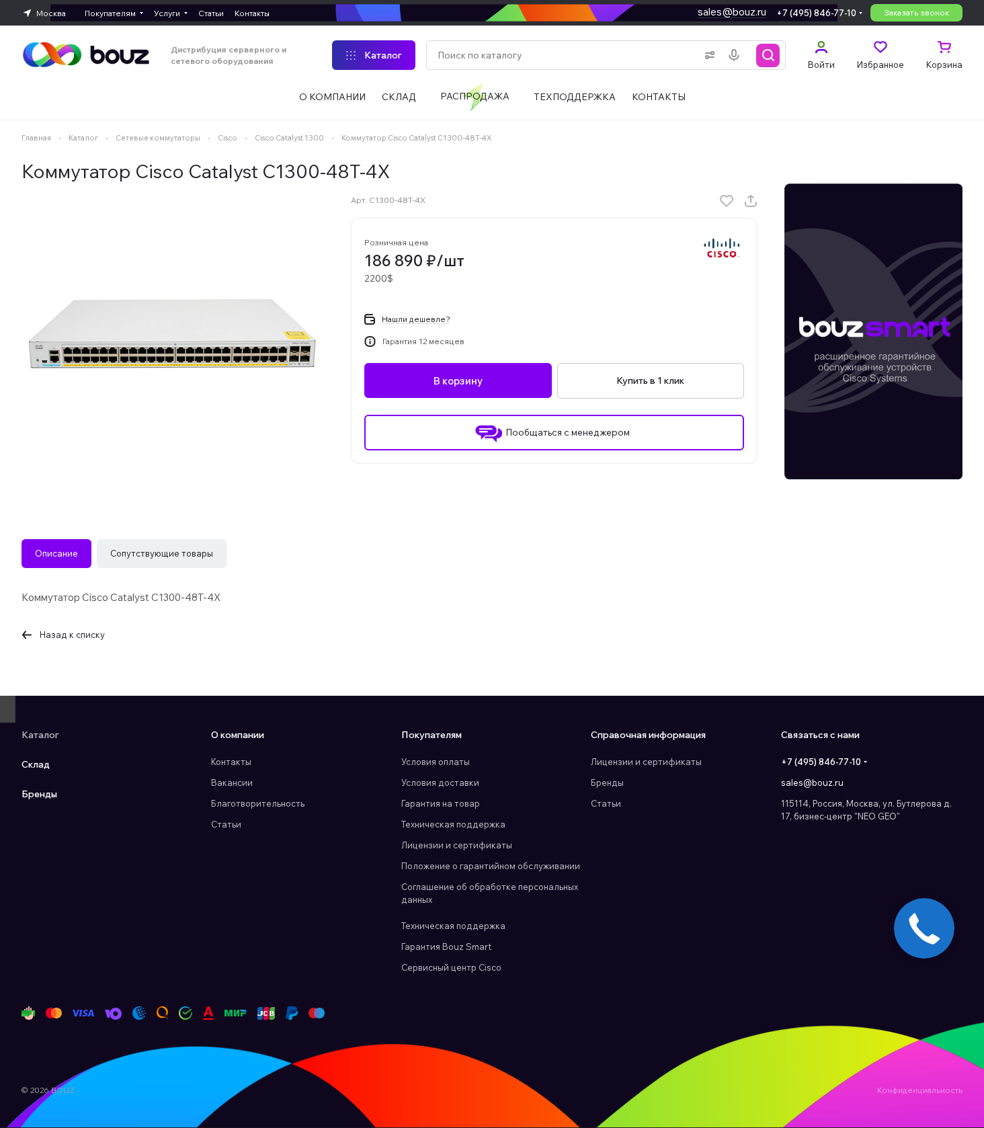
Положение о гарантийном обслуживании (490, 865)
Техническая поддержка (453, 824)
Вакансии (232, 782)
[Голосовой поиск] (736, 55)
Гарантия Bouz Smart (446, 946)
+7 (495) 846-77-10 (816, 12)
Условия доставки (440, 782)
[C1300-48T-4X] (173, 335)
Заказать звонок (916, 12)
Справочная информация (648, 735)
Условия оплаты (435, 761)
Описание (56, 553)
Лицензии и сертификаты (456, 845)
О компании (237, 735)
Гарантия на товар (440, 803)
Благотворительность (257, 803)
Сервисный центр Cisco (451, 967)
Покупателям (431, 735)
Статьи (226, 824)
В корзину (458, 380)
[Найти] (768, 55)
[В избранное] (726, 201)
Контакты (231, 761)
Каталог (40, 735)
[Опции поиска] (707, 55)
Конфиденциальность (919, 1090)
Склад (36, 764)
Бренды (39, 794)
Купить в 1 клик (650, 380)
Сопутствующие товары (161, 553)
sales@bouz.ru (732, 11)
